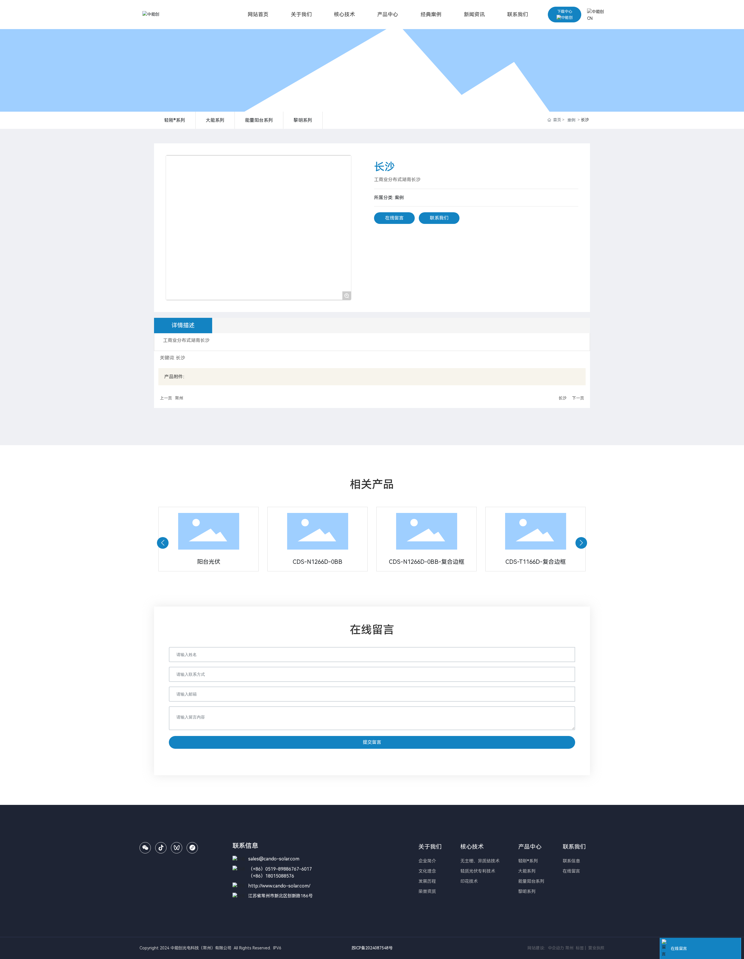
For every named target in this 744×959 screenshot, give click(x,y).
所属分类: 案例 (389, 197)
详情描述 (183, 325)
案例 (571, 120)
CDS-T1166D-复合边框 (535, 561)
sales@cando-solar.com (273, 859)
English (594, 35)
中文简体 (596, 26)
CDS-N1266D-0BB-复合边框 (426, 561)
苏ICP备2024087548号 (372, 948)
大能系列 (215, 120)
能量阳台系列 (259, 120)
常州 (179, 398)
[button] (163, 543)
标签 (579, 948)
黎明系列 (303, 120)
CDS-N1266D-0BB (317, 561)
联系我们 (439, 218)
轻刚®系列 (174, 120)
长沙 (563, 398)
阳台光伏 (208, 561)
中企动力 (556, 948)
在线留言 (394, 218)
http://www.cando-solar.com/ (279, 886)
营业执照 (596, 948)
